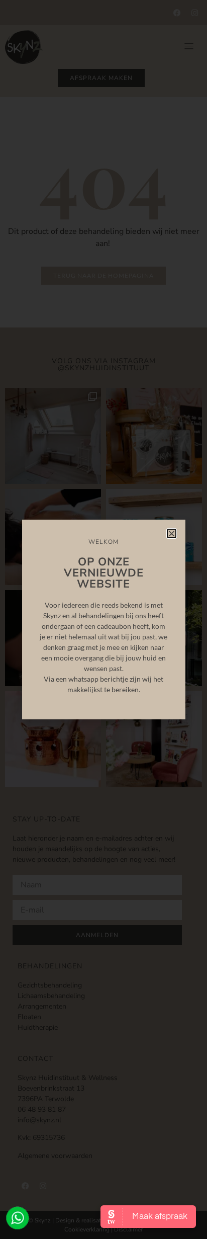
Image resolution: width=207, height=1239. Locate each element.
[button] (171, 533)
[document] (103, 619)
